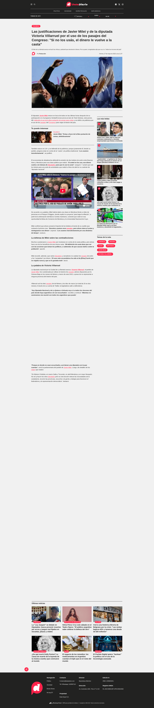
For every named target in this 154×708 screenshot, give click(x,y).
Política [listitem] (57, 11)
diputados (58, 256)
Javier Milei (43, 115)
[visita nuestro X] (119, 4)
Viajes (100, 245)
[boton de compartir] (26, 669)
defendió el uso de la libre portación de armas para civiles (54, 120)
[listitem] (86, 15)
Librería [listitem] (66, 16)
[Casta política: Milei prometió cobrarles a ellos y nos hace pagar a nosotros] (110, 172)
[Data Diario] (77, 4)
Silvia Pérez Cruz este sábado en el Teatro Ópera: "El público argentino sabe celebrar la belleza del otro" (77, 627)
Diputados (52, 165)
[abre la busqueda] (34, 4)
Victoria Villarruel (77, 270)
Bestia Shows (51, 688)
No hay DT (50, 692)
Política (49, 681)
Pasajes (112, 241)
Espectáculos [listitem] (81, 11)
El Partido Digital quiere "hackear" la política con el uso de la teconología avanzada (107, 656)
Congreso (52, 122)
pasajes (43, 122)
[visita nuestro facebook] (116, 4)
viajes (33, 370)
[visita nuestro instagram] (123, 4)
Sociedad (49, 685)
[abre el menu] (31, 4)
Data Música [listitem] (95, 11)
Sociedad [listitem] (67, 11)
